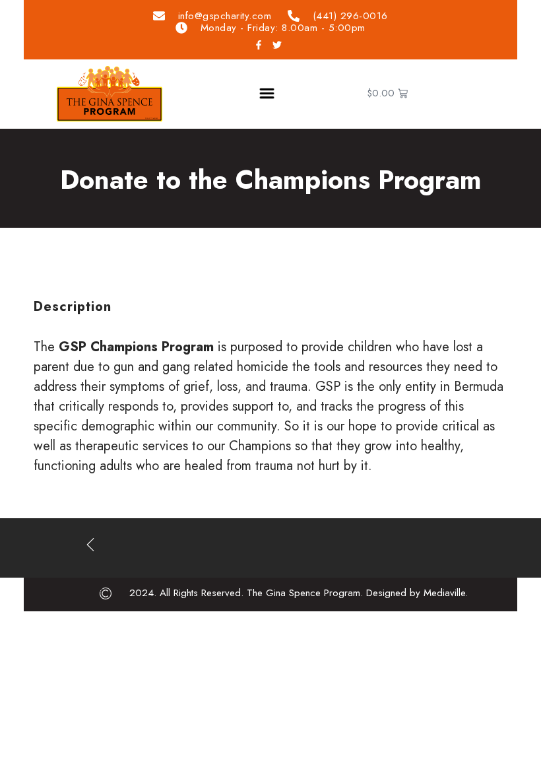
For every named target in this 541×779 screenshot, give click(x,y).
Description (72, 306)
